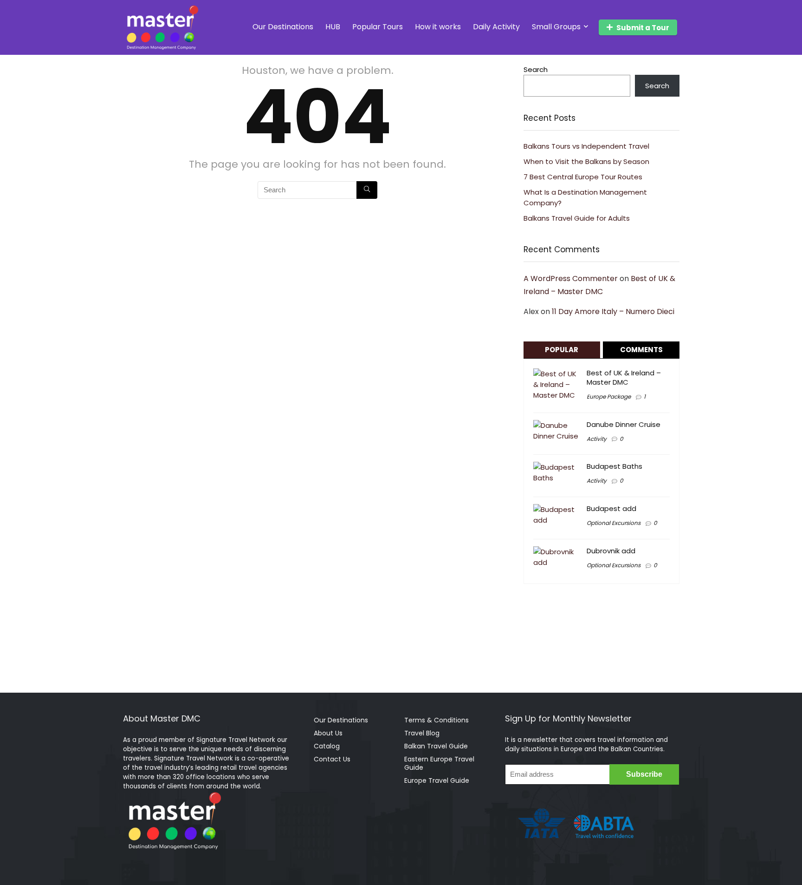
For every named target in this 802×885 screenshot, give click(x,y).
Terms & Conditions (436, 720)
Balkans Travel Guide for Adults (577, 218)
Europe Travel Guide (436, 780)
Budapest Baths (614, 466)
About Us (328, 733)
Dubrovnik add (611, 551)
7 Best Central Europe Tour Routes (583, 177)
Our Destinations (282, 26)
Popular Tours (377, 26)
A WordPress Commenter (571, 278)
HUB (332, 26)
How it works (438, 26)
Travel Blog (422, 733)
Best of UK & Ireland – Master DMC (624, 377)
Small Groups (556, 26)
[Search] (366, 190)
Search (536, 69)
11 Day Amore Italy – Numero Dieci (613, 311)
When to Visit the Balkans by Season (586, 161)
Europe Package (609, 396)
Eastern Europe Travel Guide (439, 763)
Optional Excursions (613, 523)
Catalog (327, 746)
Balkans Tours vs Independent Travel (586, 146)
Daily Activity (496, 26)
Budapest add (611, 508)
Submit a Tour (642, 28)
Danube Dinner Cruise (623, 424)
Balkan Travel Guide (436, 746)
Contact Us (332, 759)
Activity (597, 439)
